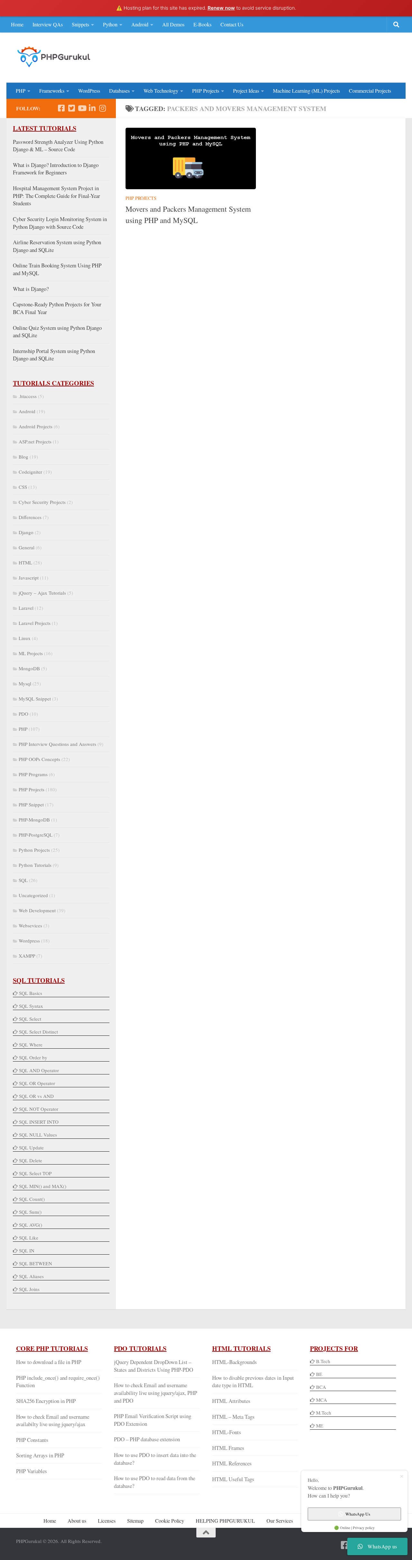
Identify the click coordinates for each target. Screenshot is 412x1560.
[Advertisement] (279, 56)
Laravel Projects (35, 623)
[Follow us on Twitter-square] (71, 108)
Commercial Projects (370, 90)
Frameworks (51, 90)
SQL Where (30, 1044)
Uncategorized (33, 895)
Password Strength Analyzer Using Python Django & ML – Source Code (58, 145)
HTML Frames (228, 1448)
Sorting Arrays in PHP (40, 1455)
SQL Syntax (31, 1006)
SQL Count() (32, 1199)
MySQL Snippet (35, 698)
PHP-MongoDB (34, 819)
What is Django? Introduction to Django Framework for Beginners (55, 168)
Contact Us (231, 24)
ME (319, 1425)
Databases (119, 90)
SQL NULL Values (38, 1134)
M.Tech (323, 1412)
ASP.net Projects (35, 441)
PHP (20, 90)
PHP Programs (33, 774)
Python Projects (34, 850)
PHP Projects (205, 90)
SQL (23, 880)
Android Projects (35, 426)
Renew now (221, 8)
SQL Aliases (31, 1276)
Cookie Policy (169, 1520)
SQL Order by (33, 1057)
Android (139, 24)
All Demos (173, 24)
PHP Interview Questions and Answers (57, 744)
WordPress (89, 90)
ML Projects (31, 653)
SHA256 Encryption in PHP (46, 1401)
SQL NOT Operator (38, 1109)
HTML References (232, 1463)
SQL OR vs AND (36, 1096)
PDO (23, 713)
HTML (25, 562)
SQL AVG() (30, 1224)
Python (110, 24)
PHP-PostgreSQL (35, 834)
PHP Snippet (31, 804)
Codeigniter (30, 472)
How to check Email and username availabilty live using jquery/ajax (52, 1420)
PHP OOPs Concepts (39, 759)
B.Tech (323, 1361)
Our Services (280, 1520)
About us (77, 1520)
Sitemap (135, 1520)
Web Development (37, 910)
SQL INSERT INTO (39, 1122)
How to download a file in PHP (48, 1362)
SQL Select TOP (35, 1173)
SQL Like (28, 1237)
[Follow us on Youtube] (82, 108)
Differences (30, 517)
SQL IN (26, 1250)
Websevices (30, 925)
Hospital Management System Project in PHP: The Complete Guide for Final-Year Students (56, 195)
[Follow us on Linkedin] (92, 108)
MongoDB (29, 668)
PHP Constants (32, 1440)
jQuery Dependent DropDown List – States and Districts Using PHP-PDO (153, 1365)
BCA (321, 1387)
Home (17, 24)
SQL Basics (30, 993)
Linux (25, 638)
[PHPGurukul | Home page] (54, 56)
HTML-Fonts (226, 1432)
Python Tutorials (35, 865)
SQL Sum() (30, 1212)
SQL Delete (30, 1160)
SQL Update (31, 1147)
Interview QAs (48, 24)
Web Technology (161, 90)
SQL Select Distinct (38, 1031)
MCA (321, 1400)
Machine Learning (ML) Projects (306, 90)
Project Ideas (246, 90)
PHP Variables (31, 1471)
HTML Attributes (231, 1401)
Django (26, 532)
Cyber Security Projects (42, 502)
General (26, 547)
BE (318, 1374)
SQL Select (30, 1019)
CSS (23, 487)
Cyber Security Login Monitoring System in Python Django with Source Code (60, 222)
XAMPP (27, 955)
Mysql (25, 683)
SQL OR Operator (37, 1083)
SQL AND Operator (39, 1070)
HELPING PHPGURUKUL (225, 1520)
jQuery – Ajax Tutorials (42, 593)
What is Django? (31, 288)
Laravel (26, 608)
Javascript (29, 577)
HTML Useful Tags (233, 1479)
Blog (23, 456)
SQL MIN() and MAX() (42, 1186)
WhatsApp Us (357, 1514)
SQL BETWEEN (35, 1263)
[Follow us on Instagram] (102, 108)
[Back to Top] (206, 1532)
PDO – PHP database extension (147, 1439)
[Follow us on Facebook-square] (61, 108)
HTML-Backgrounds (234, 1362)
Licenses (107, 1520)
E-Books (202, 24)
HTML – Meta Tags (233, 1416)
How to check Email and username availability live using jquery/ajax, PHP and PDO (155, 1392)
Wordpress (29, 940)
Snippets (80, 24)
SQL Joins (29, 1289)
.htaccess (28, 396)
